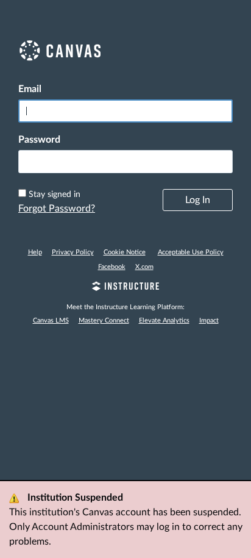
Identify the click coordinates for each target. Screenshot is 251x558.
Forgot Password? (56, 208)
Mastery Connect (104, 320)
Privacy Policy (73, 252)
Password (39, 140)
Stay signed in (54, 194)
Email (29, 89)
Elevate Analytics (164, 320)
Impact (209, 320)
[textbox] (125, 161)
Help (35, 252)
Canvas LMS (51, 320)
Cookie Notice (125, 252)
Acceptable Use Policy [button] (191, 252)
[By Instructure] (125, 288)
